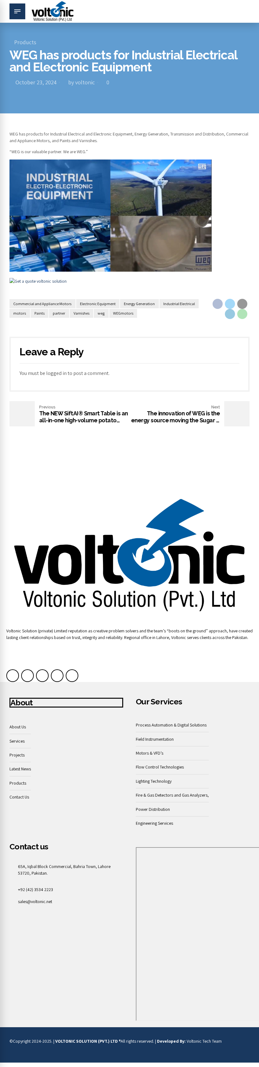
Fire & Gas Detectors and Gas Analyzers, (172, 795)
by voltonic (81, 82)
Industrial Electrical (179, 303)
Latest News (20, 769)
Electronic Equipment (98, 303)
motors (19, 313)
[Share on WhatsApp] (242, 314)
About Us (17, 727)
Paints (39, 313)
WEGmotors (123, 313)
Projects (17, 755)
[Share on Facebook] (218, 304)
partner (59, 313)
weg (101, 313)
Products (25, 42)
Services (17, 741)
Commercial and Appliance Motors (42, 303)
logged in (56, 373)
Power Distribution (153, 809)
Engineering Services (154, 823)
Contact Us (19, 797)
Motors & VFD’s (149, 753)
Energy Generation (139, 303)
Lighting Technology (154, 781)
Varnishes (81, 313)
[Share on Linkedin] (230, 314)
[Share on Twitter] (230, 304)
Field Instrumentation (155, 739)
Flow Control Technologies (160, 767)
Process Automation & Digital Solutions (171, 725)
